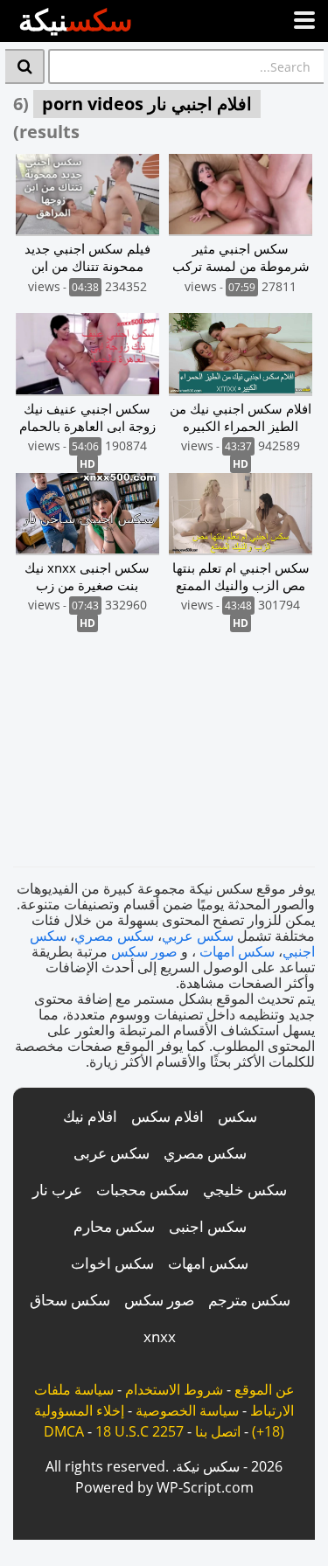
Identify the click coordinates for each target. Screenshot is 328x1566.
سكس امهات (237, 951)
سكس (237, 1116)
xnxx (159, 1336)
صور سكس (144, 951)
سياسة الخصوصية (187, 1410)
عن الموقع (264, 1389)
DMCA (64, 1431)
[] (25, 66)
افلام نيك (90, 1116)
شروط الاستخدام (174, 1389)
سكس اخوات (112, 1263)
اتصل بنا (218, 1431)
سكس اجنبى (208, 1226)
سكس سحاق (70, 1300)
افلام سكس (167, 1116)
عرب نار (57, 1190)
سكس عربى (111, 1153)
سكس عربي (198, 935)
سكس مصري (114, 935)
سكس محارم (114, 1226)
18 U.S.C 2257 (139, 1431)
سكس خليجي (245, 1190)
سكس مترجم (249, 1300)
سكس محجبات (142, 1190)
